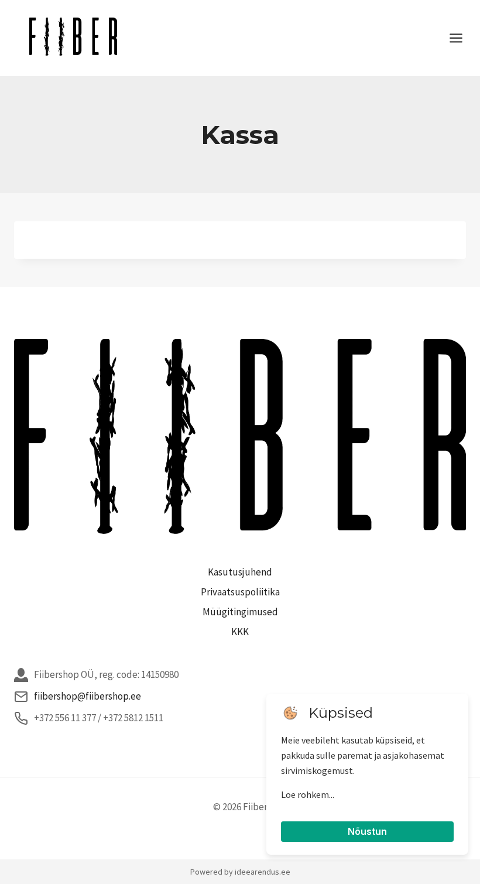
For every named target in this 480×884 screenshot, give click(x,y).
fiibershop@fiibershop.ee (87, 696)
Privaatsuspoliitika (240, 591)
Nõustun (367, 831)
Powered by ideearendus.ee (240, 871)
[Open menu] (462, 38)
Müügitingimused (240, 611)
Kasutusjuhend (240, 572)
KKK (240, 631)
